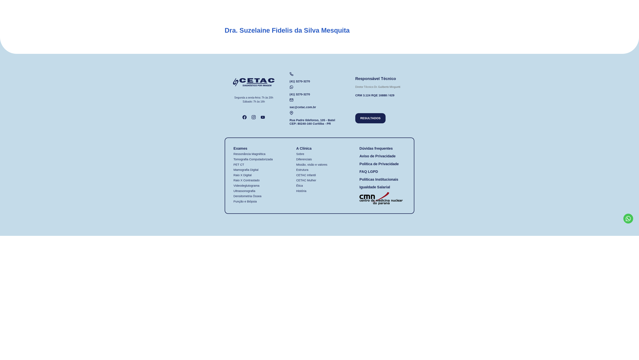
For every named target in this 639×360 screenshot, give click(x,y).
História (301, 191)
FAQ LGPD (368, 172)
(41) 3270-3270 (300, 81)
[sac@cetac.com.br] (291, 100)
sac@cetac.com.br (303, 107)
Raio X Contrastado (246, 180)
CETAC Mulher (306, 180)
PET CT (238, 164)
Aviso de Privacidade (377, 156)
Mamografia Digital (245, 170)
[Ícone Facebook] (244, 117)
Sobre (300, 154)
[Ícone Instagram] (254, 117)
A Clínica (304, 148)
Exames (240, 148)
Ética (299, 185)
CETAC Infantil (306, 175)
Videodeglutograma (246, 185)
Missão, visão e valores (311, 164)
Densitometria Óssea (247, 196)
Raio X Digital (242, 175)
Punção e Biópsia (245, 201)
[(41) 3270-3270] (291, 74)
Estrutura (302, 170)
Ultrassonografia (244, 191)
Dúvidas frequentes (376, 148)
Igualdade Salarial (374, 187)
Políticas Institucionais (378, 179)
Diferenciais (304, 159)
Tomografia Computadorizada (253, 159)
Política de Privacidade (379, 164)
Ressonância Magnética (249, 154)
